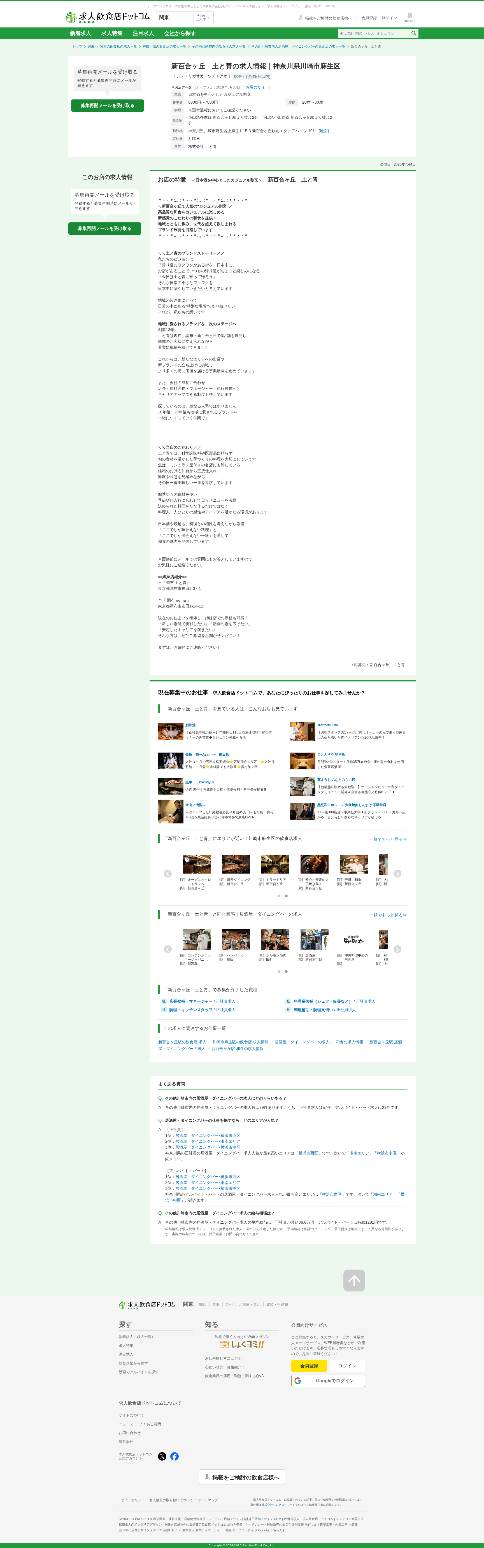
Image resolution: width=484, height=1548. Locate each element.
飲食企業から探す (133, 1363)
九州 (229, 1304)
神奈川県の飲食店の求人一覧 (164, 46)
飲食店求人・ (308, 1519)
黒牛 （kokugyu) (199, 782)
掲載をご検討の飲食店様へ (246, 1477)
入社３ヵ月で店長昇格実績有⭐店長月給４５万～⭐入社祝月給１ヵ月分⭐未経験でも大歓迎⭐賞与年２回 (229, 764)
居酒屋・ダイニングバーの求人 (302, 1042)
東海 (216, 1304)
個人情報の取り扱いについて (171, 1500)
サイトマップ (208, 1500)
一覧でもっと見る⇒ (388, 839)
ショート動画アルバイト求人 (248, 1530)
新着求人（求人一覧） (137, 1337)
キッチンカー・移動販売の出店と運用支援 (281, 1524)
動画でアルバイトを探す (139, 1372)
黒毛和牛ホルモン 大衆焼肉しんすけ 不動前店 (351, 805)
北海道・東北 (249, 1304)
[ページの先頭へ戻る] (354, 1280)
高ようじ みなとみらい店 (336, 780)
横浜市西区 (308, 1153)
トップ (77, 46)
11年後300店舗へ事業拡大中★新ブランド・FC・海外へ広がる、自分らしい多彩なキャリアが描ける (361, 814)
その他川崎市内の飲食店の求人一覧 (219, 46)
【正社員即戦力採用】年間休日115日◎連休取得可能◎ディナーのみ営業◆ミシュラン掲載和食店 (228, 734)
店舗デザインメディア (155, 1530)
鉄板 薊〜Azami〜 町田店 (207, 754)
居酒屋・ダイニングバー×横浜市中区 (207, 1147)
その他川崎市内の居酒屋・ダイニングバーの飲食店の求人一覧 (298, 46)
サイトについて (131, 1415)
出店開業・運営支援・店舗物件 (187, 1519)
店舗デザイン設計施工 (252, 1519)
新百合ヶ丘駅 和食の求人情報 (237, 1048)
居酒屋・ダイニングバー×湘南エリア (207, 1141)
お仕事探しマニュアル (223, 1358)
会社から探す (180, 33)
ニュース (126, 1424)
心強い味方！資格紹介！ (225, 1367)
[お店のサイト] (257, 87)
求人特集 (112, 33)
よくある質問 (150, 1424)
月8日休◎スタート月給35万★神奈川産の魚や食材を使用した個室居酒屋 (360, 764)
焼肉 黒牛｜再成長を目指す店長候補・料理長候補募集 (226, 790)
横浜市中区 (387, 1153)
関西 (202, 1304)
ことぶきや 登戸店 (331, 754)
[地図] (324, 131)
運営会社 (126, 1442)
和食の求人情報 (349, 1042)
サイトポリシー (133, 1500)
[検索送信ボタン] (413, 33)
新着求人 (80, 33)
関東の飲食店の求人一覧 (118, 46)
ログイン (347, 1365)
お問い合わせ (130, 1433)
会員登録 (309, 1365)
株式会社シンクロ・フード (278, 1504)
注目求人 (143, 33)
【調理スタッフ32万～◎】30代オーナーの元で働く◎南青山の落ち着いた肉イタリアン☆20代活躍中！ (361, 734)
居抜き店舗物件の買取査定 (204, 1524)
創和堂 (190, 725)
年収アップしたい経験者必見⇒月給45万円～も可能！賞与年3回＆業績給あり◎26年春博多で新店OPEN (229, 814)
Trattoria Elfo (327, 725)
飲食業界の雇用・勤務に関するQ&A (234, 1376)
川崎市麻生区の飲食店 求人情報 (241, 1042)
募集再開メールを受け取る (107, 105)
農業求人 (196, 1530)
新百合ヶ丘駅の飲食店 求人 (182, 1042)
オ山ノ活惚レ (195, 805)
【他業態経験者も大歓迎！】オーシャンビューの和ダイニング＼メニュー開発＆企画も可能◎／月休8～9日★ (361, 789)
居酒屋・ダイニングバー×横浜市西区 (207, 1135)
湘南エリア (359, 1153)
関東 (91, 46)
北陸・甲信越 (277, 1304)
